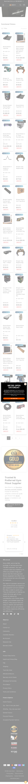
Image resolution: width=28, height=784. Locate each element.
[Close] (25, 384)
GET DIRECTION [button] (14, 398)
